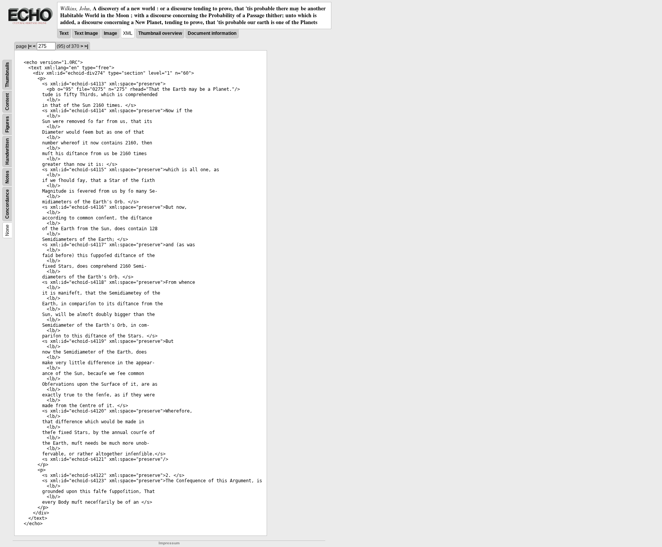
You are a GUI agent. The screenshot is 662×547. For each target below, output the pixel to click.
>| (86, 46)
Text (64, 33)
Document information (212, 33)
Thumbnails (7, 74)
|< (30, 46)
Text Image (86, 33)
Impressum (169, 543)
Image (110, 33)
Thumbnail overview (160, 33)
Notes (7, 176)
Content (7, 101)
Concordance (7, 204)
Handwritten (7, 151)
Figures (7, 124)
